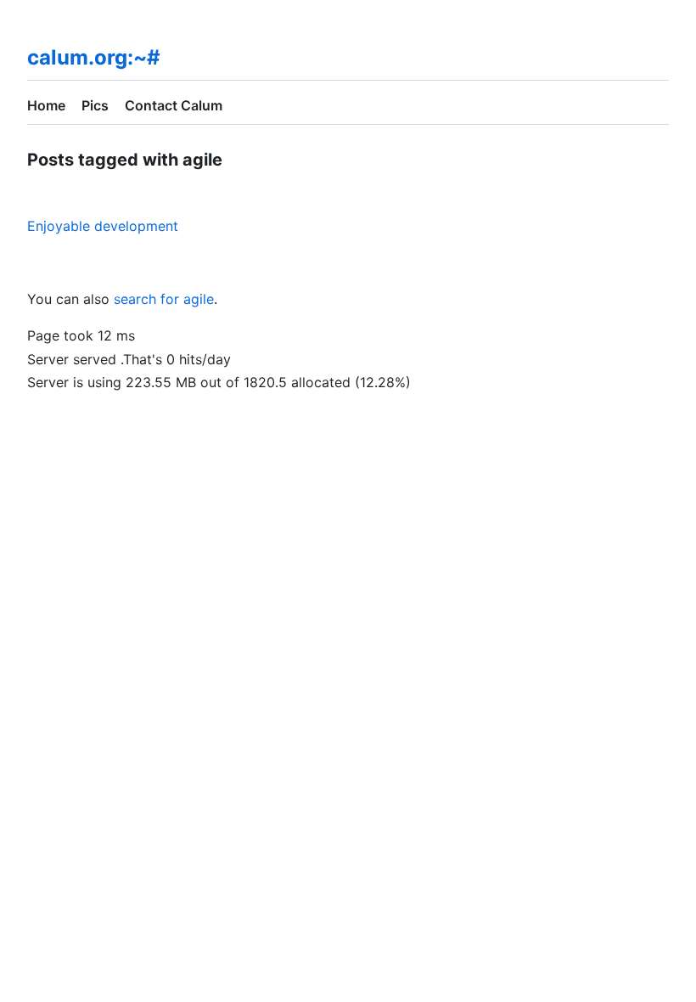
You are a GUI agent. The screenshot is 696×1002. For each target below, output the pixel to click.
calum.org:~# (93, 57)
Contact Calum (173, 105)
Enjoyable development (102, 225)
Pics (95, 105)
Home (46, 105)
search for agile (164, 298)
